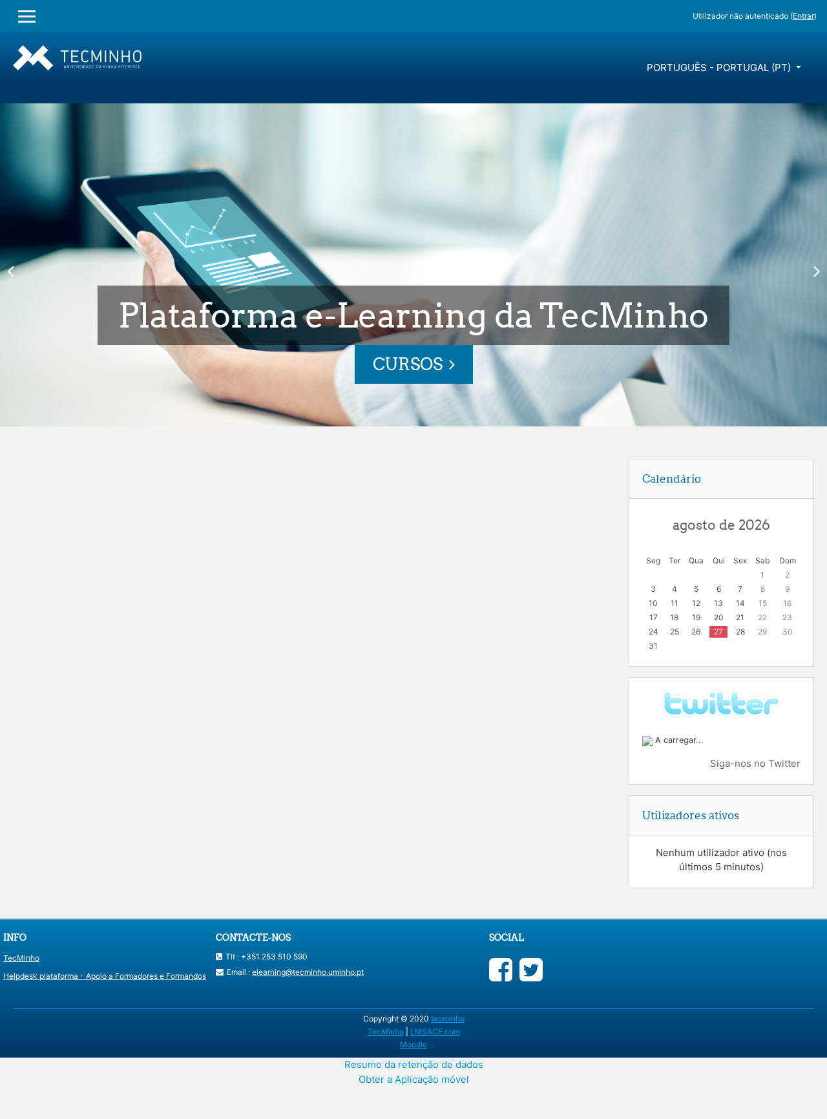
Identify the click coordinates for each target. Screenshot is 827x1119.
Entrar (803, 16)
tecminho (448, 1018)
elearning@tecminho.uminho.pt (308, 972)
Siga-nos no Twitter (755, 763)
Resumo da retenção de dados (413, 1064)
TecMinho (21, 958)
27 (718, 631)
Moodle (413, 1044)
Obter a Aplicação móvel (414, 1079)
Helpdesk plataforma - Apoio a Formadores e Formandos (104, 976)
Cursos (408, 364)
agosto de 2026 (721, 524)
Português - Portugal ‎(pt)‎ (720, 67)
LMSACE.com (435, 1031)
